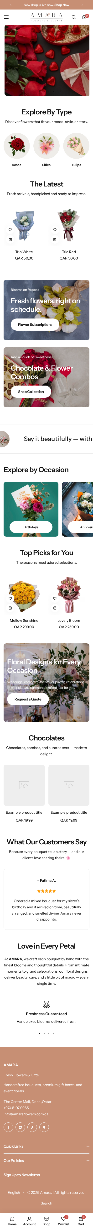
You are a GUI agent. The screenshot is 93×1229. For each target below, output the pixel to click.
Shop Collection (31, 391)
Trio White (24, 252)
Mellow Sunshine (24, 620)
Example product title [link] (24, 812)
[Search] (73, 17)
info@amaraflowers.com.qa (26, 1114)
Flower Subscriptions (35, 324)
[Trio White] (24, 225)
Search (46, 1203)
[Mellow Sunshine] (24, 594)
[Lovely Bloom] (69, 594)
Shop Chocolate (46, 73)
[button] (10, 4)
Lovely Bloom (68, 620)
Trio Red (69, 252)
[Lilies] (46, 146)
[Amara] (46, 17)
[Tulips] (76, 146)
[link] (24, 785)
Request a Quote (28, 699)
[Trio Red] (69, 225)
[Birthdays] (31, 509)
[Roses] (17, 146)
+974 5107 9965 (16, 1108)
